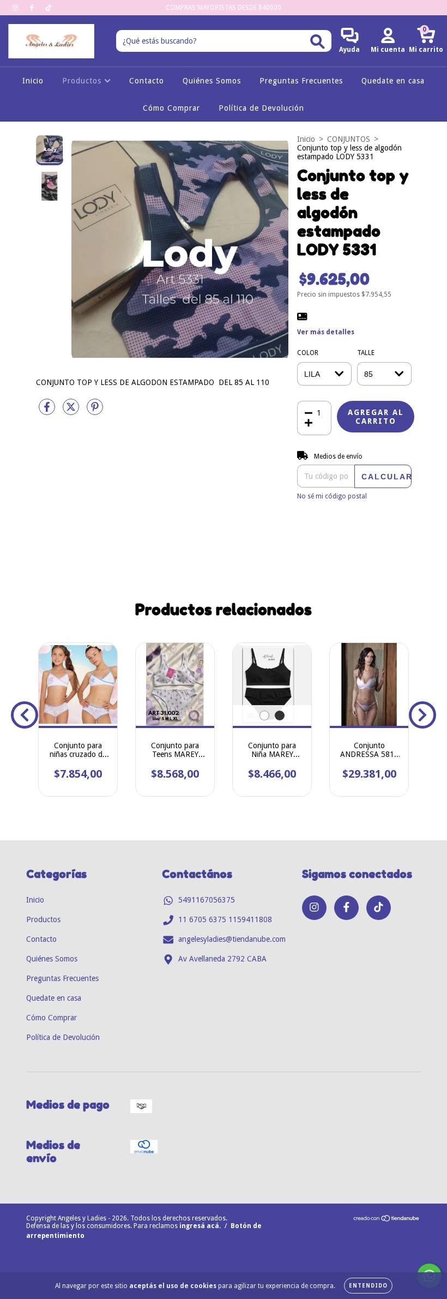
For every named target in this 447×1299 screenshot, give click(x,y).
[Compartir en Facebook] (48, 411)
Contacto (146, 80)
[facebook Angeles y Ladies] (33, 7)
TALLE (365, 353)
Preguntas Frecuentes (301, 80)
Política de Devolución (261, 108)
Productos (83, 80)
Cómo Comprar (171, 108)
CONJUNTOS (348, 139)
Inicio (33, 80)
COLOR (307, 353)
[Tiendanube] (387, 1220)
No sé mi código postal (332, 496)
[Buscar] (317, 42)
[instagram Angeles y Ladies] (16, 7)
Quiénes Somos (212, 80)
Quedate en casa (393, 80)
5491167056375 (206, 899)
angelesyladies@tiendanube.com (232, 939)
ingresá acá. (200, 1226)
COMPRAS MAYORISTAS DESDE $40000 (223, 7)
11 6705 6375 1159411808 (225, 919)
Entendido (368, 1286)
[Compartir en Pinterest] (95, 411)
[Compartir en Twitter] (72, 411)
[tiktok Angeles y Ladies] (48, 7)
